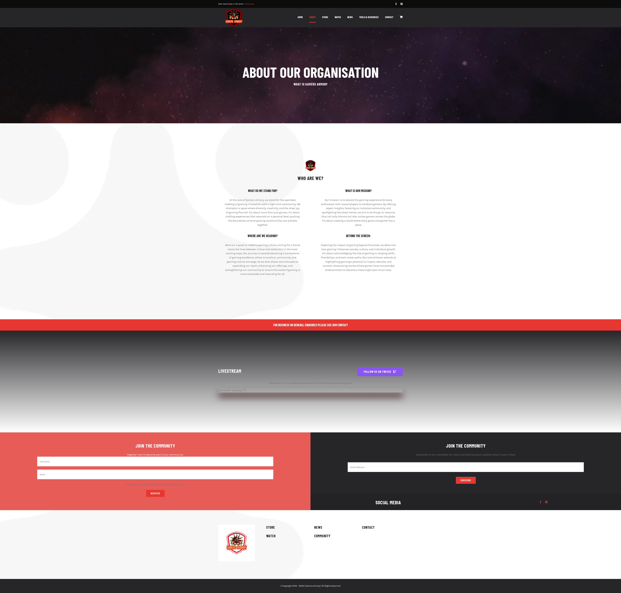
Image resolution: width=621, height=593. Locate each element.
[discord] (401, 4)
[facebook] (396, 4)
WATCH (271, 536)
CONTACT (368, 527)
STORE (270, 527)
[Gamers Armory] (234, 9)
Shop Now (249, 4)
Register (155, 493)
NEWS (318, 527)
